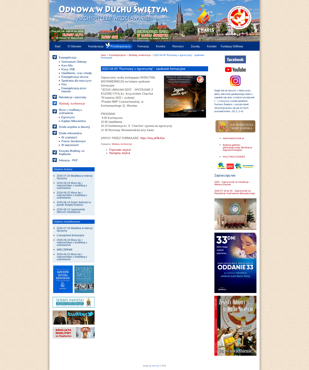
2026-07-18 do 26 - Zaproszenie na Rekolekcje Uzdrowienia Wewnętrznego (234, 192)
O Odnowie (74, 46)
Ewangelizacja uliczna (74, 76)
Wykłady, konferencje (72, 103)
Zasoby (195, 46)
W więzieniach (70, 145)
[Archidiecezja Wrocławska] (235, 126)
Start (58, 46)
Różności (178, 46)
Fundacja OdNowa (232, 46)
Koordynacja (95, 46)
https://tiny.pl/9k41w (152, 138)
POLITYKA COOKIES (234, 156)
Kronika (160, 46)
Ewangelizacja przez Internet (73, 90)
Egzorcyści (68, 117)
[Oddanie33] (235, 292)
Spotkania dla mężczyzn (76, 80)
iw (158, 366)
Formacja (143, 46)
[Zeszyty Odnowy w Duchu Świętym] (235, 354)
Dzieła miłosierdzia (70, 133)
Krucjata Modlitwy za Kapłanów (71, 152)
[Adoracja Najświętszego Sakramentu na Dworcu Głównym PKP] (235, 229)
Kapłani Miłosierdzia (73, 121)
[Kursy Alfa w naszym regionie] (67, 38)
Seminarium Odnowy (74, 61)
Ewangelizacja (67, 57)
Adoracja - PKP (68, 160)
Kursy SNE (68, 69)
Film (64, 84)
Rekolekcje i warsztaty (72, 97)
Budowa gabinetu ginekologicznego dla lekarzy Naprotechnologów (237, 147)
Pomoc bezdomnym (73, 141)
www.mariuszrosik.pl (233, 138)
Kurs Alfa (67, 65)
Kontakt (212, 46)
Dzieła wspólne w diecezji (74, 127)
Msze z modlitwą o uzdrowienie (70, 111)
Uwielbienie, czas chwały (76, 73)
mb (153, 366)
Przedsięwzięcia (120, 46)
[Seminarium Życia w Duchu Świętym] (152, 38)
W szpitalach (69, 137)
